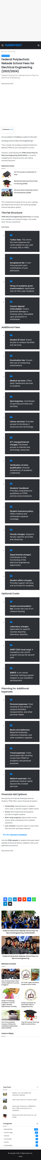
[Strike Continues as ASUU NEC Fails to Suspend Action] (30, 994)
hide (11, 129)
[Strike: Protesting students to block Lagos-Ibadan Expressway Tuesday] (10, 993)
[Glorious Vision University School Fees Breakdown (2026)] (6, 192)
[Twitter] (10, 899)
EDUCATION (11, 51)
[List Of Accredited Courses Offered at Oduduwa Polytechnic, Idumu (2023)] (10, 1015)
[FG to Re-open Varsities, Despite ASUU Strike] (30, 975)
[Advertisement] (20, 20)
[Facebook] (5, 899)
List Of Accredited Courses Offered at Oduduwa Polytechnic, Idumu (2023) (9, 1025)
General (6, 1136)
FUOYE (6, 1142)
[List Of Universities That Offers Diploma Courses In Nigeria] (10, 974)
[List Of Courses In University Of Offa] (6, 174)
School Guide (8, 1132)
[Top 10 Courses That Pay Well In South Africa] (30, 1015)
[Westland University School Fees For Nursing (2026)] (6, 183)
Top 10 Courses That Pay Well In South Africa (30, 1023)
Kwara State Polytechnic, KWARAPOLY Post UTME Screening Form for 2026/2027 (24, 1108)
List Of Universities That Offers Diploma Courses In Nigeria (10, 983)
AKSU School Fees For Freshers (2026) (24, 1099)
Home (5, 51)
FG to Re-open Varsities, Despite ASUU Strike (30, 983)
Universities (8, 1139)
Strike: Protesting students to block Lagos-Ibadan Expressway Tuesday (9, 1003)
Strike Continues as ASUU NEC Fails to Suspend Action (28, 1005)
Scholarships (8, 1145)
